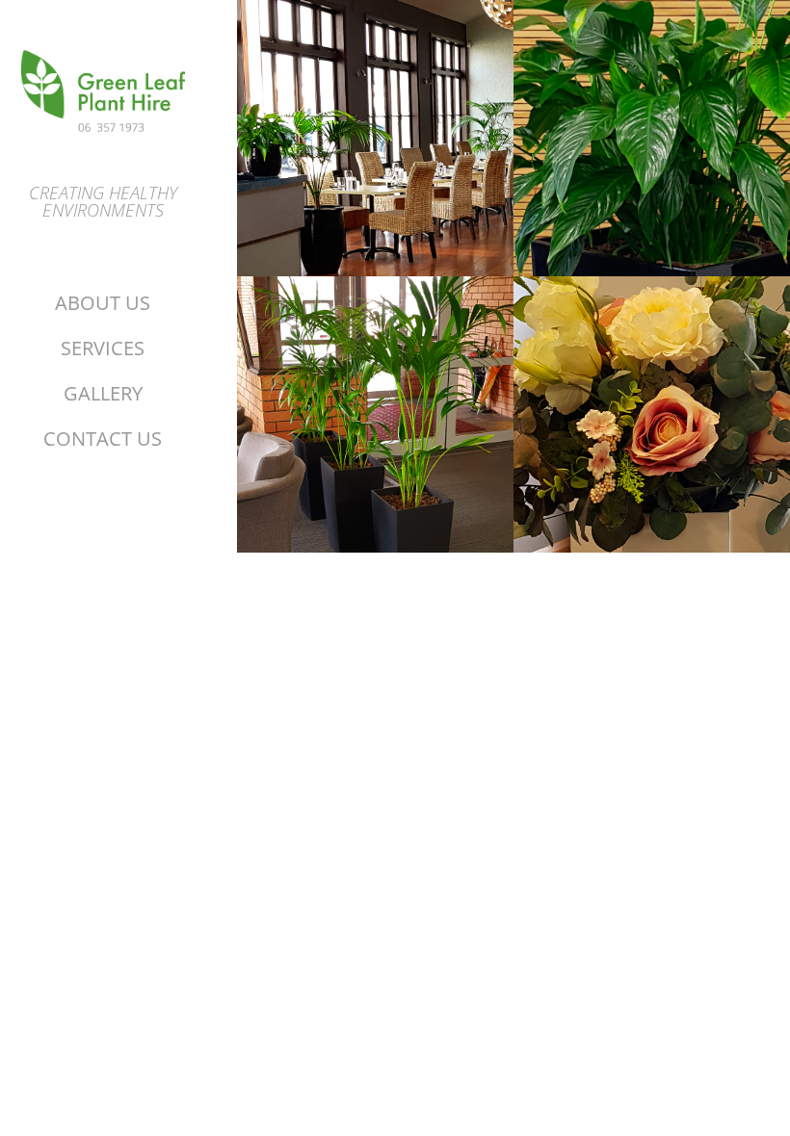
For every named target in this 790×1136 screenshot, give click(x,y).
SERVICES (103, 347)
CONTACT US (102, 438)
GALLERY (103, 392)
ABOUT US (102, 302)
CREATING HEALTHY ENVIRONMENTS (103, 201)
